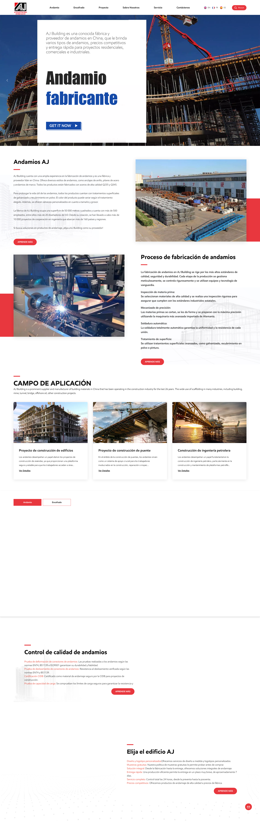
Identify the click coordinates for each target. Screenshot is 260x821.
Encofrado (79, 7)
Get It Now (60, 125)
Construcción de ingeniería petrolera (204, 450)
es (225, 7)
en (209, 7)
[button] (7, 80)
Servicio (158, 7)
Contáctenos (183, 7)
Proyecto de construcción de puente (124, 450)
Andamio (54, 7)
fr (217, 7)
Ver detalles (24, 470)
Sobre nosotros (131, 7)
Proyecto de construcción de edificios (46, 450)
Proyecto (103, 7)
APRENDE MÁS (25, 242)
